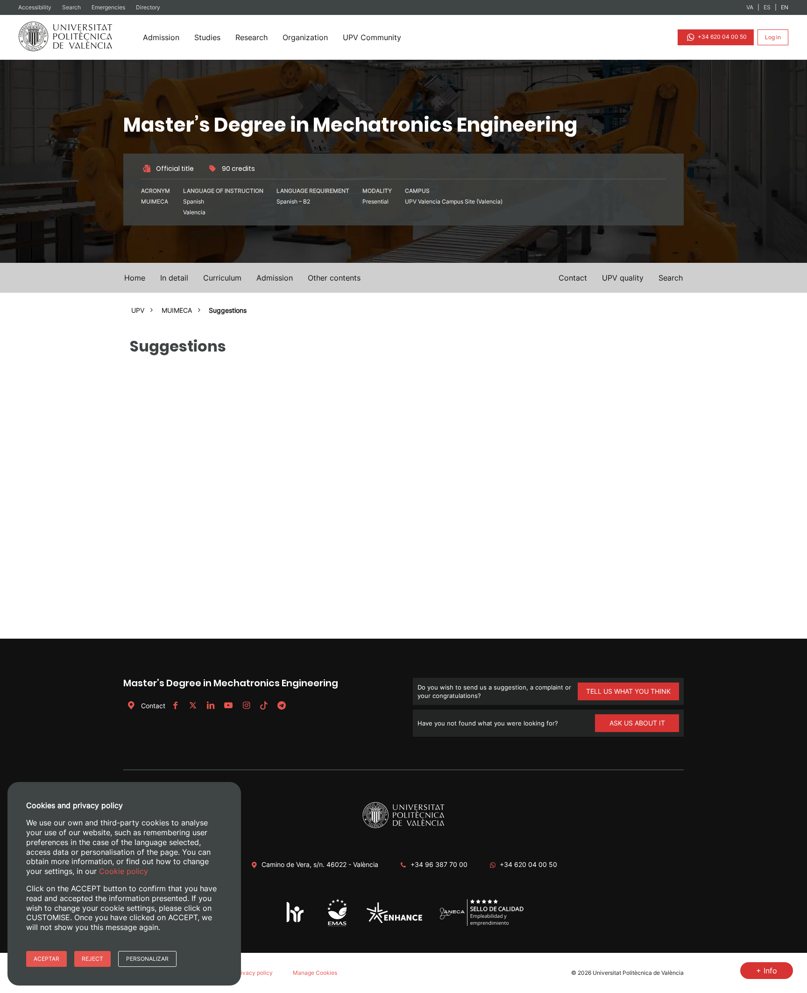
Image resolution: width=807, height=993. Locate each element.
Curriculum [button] (222, 277)
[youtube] (228, 706)
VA (749, 7)
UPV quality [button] (623, 277)
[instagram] (246, 706)
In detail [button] (174, 277)
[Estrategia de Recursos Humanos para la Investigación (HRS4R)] (295, 921)
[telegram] (282, 706)
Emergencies (109, 7)
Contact (153, 706)
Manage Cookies (315, 972)
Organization (305, 37)
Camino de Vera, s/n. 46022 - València (320, 864)
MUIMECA (177, 310)
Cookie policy (123, 871)
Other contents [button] (334, 277)
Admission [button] (274, 277)
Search (72, 7)
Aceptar (46, 958)
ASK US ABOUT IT (637, 723)
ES (767, 7)
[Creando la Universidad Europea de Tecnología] (394, 920)
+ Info (766, 970)
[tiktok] (264, 706)
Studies (207, 37)
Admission (161, 37)
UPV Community (372, 37)
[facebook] (175, 706)
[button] (671, 278)
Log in (773, 37)
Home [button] (134, 277)
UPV (137, 310)
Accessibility (35, 7)
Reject (92, 958)
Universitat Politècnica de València (638, 972)
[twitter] (193, 706)
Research (251, 37)
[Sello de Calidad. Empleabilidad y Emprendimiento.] (482, 924)
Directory (148, 7)
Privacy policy (254, 972)
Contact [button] (573, 277)
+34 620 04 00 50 (721, 36)
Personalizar (147, 958)
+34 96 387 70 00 (439, 864)
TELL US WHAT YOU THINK (628, 691)
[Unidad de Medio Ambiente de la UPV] (337, 926)
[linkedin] (211, 706)
